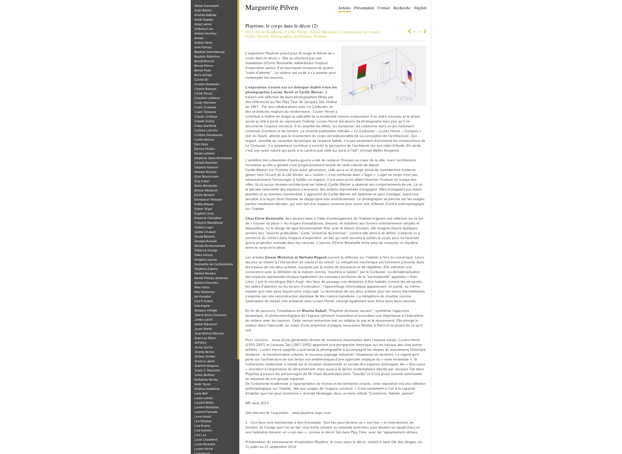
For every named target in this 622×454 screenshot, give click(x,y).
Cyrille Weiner (204, 139)
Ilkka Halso (202, 287)
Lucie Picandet (204, 444)
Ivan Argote (202, 306)
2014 (249, 31)
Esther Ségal (203, 209)
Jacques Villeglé (205, 310)
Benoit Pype (202, 70)
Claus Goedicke (205, 126)
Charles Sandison (206, 84)
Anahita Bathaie (205, 15)
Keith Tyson (202, 384)
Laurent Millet (203, 402)
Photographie (281, 36)
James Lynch (203, 319)
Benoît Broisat (204, 61)
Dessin (262, 36)
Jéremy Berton (204, 352)
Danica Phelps (204, 149)
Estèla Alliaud (203, 204)
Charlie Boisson (205, 89)
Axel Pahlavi (203, 47)
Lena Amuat (202, 416)
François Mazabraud (208, 222)
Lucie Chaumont (205, 439)
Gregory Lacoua (205, 259)
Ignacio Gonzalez (206, 282)
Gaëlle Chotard (205, 232)
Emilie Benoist (204, 195)
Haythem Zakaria (206, 269)
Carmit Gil (201, 79)
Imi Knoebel (202, 296)
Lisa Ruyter (202, 426)
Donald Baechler (206, 162)
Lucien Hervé (203, 449)
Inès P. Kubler (203, 301)
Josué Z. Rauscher (207, 370)
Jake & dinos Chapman (210, 315)
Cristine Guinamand (208, 135)
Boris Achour (203, 75)
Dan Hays (201, 144)
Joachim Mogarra (206, 366)
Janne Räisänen (205, 324)
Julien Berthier (204, 375)
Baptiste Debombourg (209, 52)
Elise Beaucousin (206, 176)
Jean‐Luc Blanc (205, 338)
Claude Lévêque (205, 116)
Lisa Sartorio (203, 430)
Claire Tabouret (205, 112)
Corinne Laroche (206, 130)
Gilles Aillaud (203, 255)
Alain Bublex (203, 10)
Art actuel (371, 31)
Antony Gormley (205, 33)
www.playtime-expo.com (311, 413)
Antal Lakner (203, 24)
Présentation (364, 7)
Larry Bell (201, 393)
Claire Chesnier (205, 107)
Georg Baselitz (204, 236)
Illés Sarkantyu (204, 292)
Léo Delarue (203, 421)
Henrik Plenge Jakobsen (211, 278)
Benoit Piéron (203, 66)
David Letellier (204, 153)
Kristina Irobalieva (207, 389)
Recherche (402, 7)
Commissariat (350, 31)
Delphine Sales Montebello (213, 158)
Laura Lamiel (203, 398)
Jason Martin (203, 329)
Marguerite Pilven (271, 7)
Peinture (320, 36)
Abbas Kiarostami (206, 6)
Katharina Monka (206, 379)
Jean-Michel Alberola (209, 333)
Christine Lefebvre (207, 98)
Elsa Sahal (201, 181)
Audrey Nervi (203, 42)
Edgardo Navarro (206, 167)
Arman (199, 38)
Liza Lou (200, 435)
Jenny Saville (203, 347)
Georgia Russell (205, 241)
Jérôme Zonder (205, 356)
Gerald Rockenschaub (209, 246)
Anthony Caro (204, 29)
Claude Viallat (204, 121)
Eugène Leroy (204, 213)
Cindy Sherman (205, 102)
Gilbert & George (206, 250)
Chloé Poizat (203, 93)
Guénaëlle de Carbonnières (213, 264)
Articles (344, 7)
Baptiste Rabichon (207, 56)
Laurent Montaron (206, 407)
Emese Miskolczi (206, 190)
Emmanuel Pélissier (208, 199)
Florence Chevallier (208, 218)
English (420, 7)
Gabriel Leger (204, 227)
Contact (384, 7)
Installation (302, 36)
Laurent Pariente (206, 412)
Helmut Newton (205, 273)
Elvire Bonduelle (205, 186)
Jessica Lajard (204, 361)
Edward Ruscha (205, 172)
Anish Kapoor (203, 19)
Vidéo (250, 36)
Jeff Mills (200, 342)
